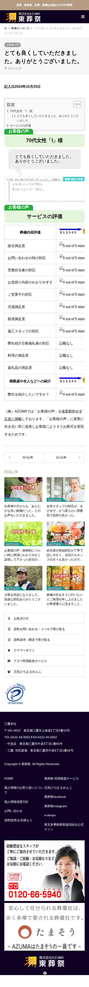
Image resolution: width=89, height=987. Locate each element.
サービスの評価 (20, 125)
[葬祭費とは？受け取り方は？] (24, 457)
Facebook (44, 973)
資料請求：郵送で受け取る (32, 639)
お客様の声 (12, 44)
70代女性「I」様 (21, 111)
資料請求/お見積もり (18, 820)
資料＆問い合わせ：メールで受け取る (39, 629)
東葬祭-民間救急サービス (61, 778)
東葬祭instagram (55, 806)
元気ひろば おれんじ (28, 671)
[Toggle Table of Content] (75, 104)
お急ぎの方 (21, 618)
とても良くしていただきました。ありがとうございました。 (48, 118)
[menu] (82, 16)
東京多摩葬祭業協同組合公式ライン (64, 827)
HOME (8, 778)
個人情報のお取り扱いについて (24, 790)
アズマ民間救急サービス (30, 661)
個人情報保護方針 (16, 801)
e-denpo (50, 815)
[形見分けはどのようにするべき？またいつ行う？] (64, 457)
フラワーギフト (24, 650)
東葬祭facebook (55, 796)
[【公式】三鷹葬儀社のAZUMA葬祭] (23, 16)
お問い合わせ (13, 811)
